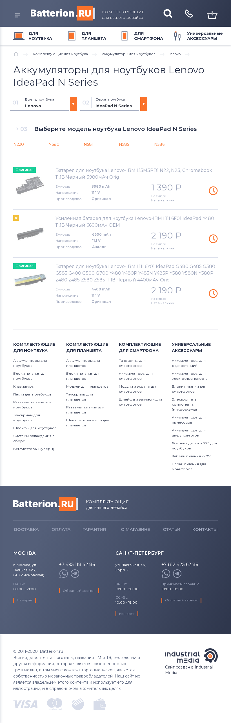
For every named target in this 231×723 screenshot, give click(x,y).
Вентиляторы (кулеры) (33, 449)
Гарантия (94, 529)
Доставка (26, 529)
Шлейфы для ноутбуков (35, 428)
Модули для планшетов (87, 386)
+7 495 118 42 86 (77, 564)
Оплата (61, 529)
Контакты (204, 529)
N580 (53, 144)
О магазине (135, 529)
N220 (18, 144)
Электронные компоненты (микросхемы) (184, 404)
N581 (89, 144)
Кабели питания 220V (191, 456)
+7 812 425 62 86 (179, 564)
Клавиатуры (23, 386)
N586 (159, 144)
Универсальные (205, 36)
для (40, 36)
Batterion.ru (45, 504)
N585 (124, 144)
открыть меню (17, 15)
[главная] (16, 53)
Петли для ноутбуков (32, 394)
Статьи (171, 529)
